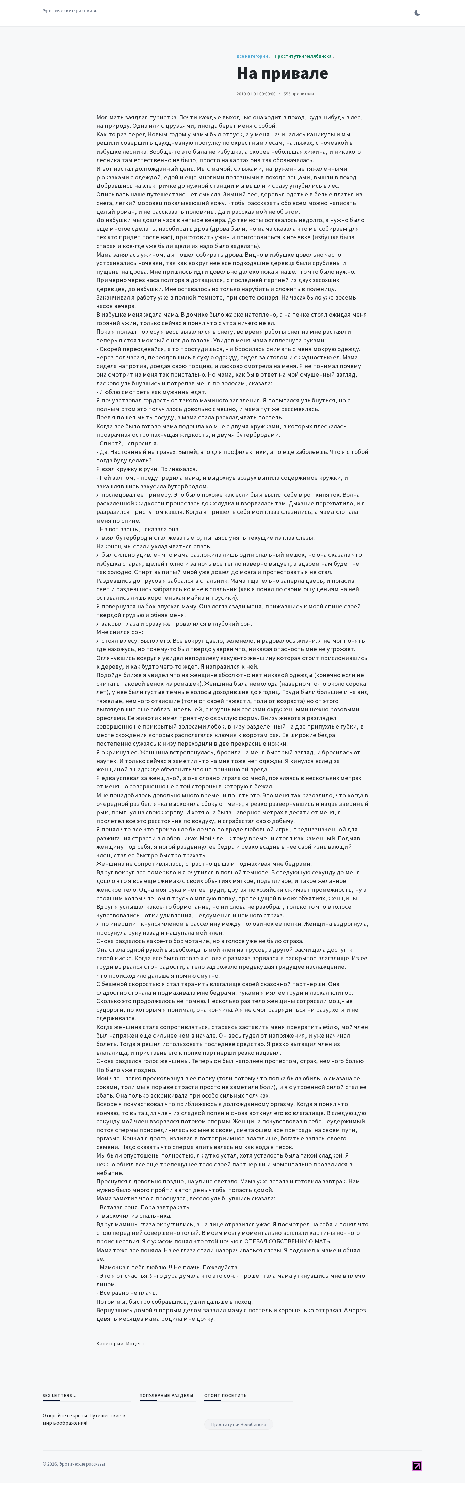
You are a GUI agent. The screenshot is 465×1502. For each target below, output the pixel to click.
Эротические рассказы (71, 10)
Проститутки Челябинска (238, 1424)
